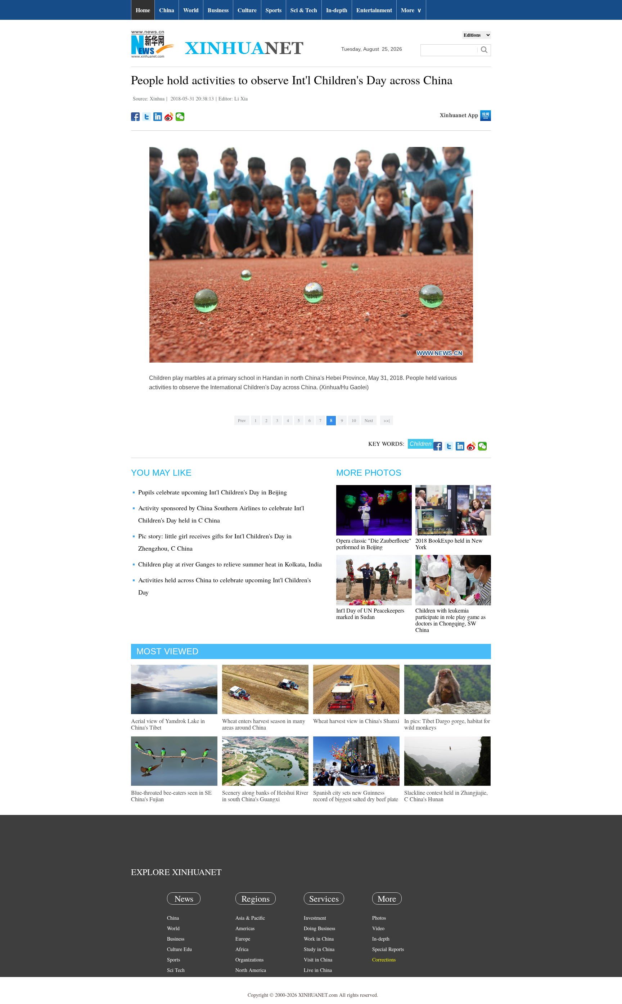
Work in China (319, 938)
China (166, 10)
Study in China (319, 949)
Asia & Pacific (250, 917)
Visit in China (318, 959)
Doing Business (319, 928)
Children (421, 444)
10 (354, 420)
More (411, 10)
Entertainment (374, 10)
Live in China (318, 970)
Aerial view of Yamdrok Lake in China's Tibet (168, 724)
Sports (273, 10)
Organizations (249, 959)
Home (143, 10)
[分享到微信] (180, 116)
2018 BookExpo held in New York (449, 544)
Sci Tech (176, 970)
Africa (241, 949)
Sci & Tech (303, 10)
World (191, 10)
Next (369, 420)
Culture (247, 10)
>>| (386, 420)
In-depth (336, 10)
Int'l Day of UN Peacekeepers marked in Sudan (370, 613)
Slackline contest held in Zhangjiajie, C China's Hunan (446, 796)
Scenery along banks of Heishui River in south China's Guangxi (265, 796)
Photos (379, 917)
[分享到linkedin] (157, 116)
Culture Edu (179, 949)
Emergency (315, 980)
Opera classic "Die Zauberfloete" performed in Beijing (373, 544)
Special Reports (388, 949)
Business (218, 10)
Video (378, 928)
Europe (242, 938)
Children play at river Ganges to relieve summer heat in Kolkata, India (230, 564)
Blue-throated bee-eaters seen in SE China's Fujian (171, 796)
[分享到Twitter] (146, 116)
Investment (315, 917)
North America (250, 970)
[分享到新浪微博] (168, 116)
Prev (242, 420)
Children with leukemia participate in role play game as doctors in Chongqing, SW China (450, 619)
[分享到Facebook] (135, 116)
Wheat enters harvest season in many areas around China (263, 724)
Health (173, 980)
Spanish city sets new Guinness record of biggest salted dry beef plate (355, 796)
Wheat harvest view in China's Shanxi (356, 721)
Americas (244, 928)
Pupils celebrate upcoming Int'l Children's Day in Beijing (212, 492)
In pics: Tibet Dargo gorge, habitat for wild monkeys (447, 724)
